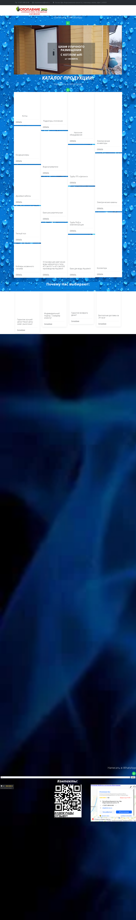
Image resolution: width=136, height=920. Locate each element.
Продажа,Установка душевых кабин (84, 10)
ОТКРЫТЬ (19, 122)
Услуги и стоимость (25, 10)
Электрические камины (58, 10)
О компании (41, 10)
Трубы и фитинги (107, 10)
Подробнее (21, 330)
